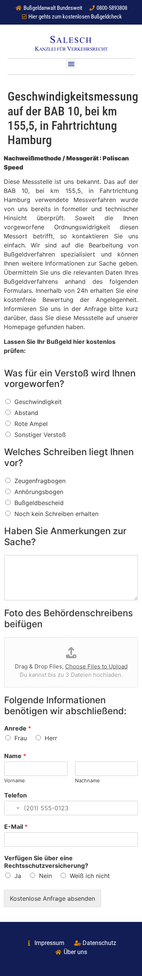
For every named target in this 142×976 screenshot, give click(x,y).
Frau (20, 738)
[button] (71, 64)
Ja (17, 876)
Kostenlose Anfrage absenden (52, 898)
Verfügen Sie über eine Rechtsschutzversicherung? (46, 862)
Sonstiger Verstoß (40, 434)
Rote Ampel (31, 423)
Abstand (26, 413)
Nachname (87, 780)
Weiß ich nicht (90, 876)
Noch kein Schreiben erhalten (56, 514)
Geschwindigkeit (38, 402)
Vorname (14, 780)
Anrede (17, 728)
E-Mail (16, 826)
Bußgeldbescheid (39, 503)
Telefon (15, 795)
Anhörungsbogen (38, 492)
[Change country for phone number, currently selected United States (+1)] (12, 808)
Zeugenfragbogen (40, 481)
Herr (51, 738)
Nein (45, 876)
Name (15, 756)
